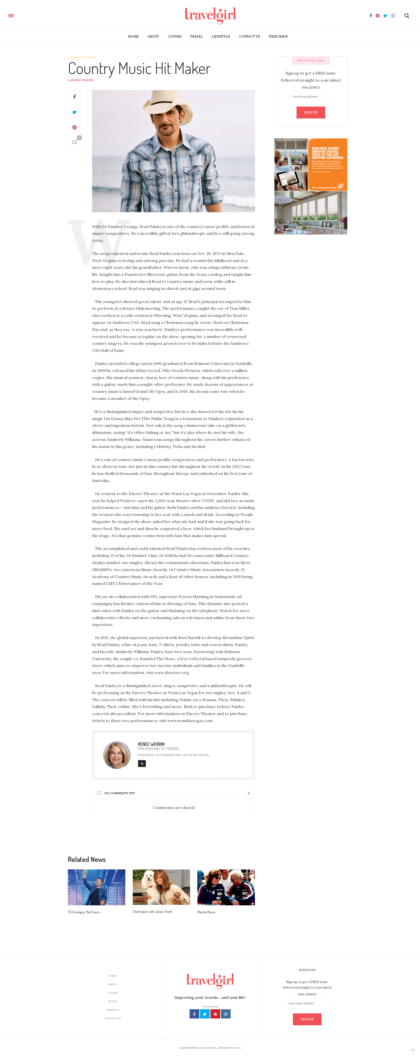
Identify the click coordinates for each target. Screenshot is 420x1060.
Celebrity (75, 57)
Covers (174, 36)
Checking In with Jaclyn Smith (152, 911)
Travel (196, 36)
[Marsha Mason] (226, 887)
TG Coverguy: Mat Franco (84, 912)
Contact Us (249, 36)
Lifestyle (221, 36)
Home (133, 36)
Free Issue (278, 36)
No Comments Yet (120, 793)
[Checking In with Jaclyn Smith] (161, 887)
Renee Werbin (82, 80)
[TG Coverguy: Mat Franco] (96, 887)
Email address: (311, 87)
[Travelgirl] (33, 15)
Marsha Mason (206, 912)
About (153, 36)
